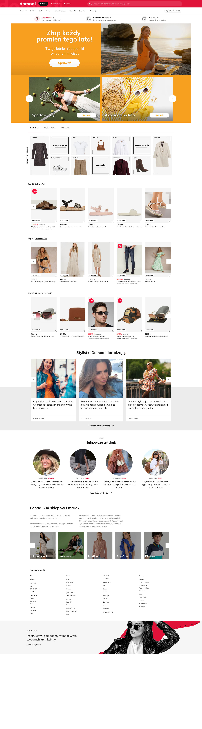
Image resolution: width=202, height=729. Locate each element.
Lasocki (68, 602)
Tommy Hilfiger (144, 588)
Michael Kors (70, 608)
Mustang (105, 579)
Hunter (68, 589)
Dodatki (73, 11)
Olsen (105, 589)
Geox (68, 579)
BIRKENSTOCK (34, 589)
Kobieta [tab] (43, 4)
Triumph (142, 591)
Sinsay (141, 576)
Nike (104, 585)
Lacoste (69, 599)
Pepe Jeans (106, 595)
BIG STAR (33, 586)
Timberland (143, 585)
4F (31, 576)
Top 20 (36, 184)
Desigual (33, 610)
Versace (141, 600)
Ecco (67, 576)
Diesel (32, 613)
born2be (32, 592)
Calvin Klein (34, 595)
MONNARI (106, 576)
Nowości (23, 11)
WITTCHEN (143, 604)
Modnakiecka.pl (71, 611)
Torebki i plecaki (60, 11)
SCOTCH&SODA (108, 612)
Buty (41, 11)
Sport (48, 11)
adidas (32, 579)
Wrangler (142, 607)
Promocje (93, 11)
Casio (32, 598)
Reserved (106, 608)
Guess (68, 585)
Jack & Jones (70, 593)
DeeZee (32, 607)
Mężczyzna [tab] (55, 4)
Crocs (32, 604)
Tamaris (141, 579)
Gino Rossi (69, 582)
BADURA (33, 583)
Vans (140, 594)
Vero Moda (142, 597)
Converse (33, 601)
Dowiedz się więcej (34, 645)
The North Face (144, 582)
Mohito (68, 614)
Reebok (105, 606)
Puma (105, 598)
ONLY (104, 592)
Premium (82, 11)
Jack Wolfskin (70, 595)
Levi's (68, 605)
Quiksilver (106, 602)
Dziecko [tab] (67, 4)
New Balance (107, 582)
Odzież (32, 11)
